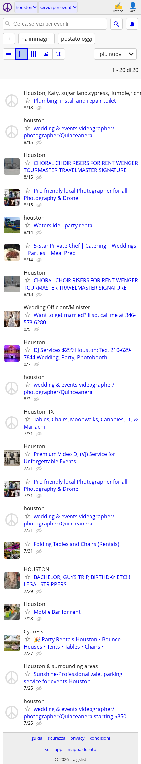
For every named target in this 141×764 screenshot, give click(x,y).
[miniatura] (21, 54)
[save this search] (132, 24)
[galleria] (46, 54)
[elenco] (9, 54)
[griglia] (34, 54)
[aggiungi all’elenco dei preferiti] (27, 100)
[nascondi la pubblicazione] (40, 108)
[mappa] (58, 54)
